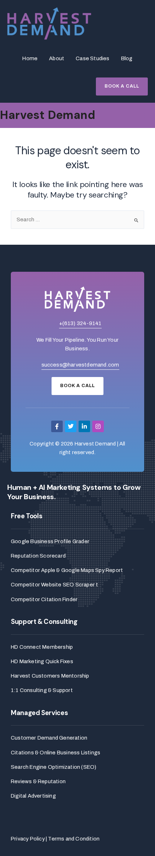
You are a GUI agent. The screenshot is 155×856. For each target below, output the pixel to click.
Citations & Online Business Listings (55, 752)
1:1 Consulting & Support (42, 690)
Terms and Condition (73, 839)
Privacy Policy (28, 839)
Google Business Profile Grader (50, 541)
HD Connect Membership (42, 647)
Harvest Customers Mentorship (50, 676)
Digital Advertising (33, 796)
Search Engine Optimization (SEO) (53, 767)
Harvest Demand (47, 115)
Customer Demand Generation (49, 738)
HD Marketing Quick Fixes (42, 661)
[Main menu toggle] (147, 115)
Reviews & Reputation (38, 781)
